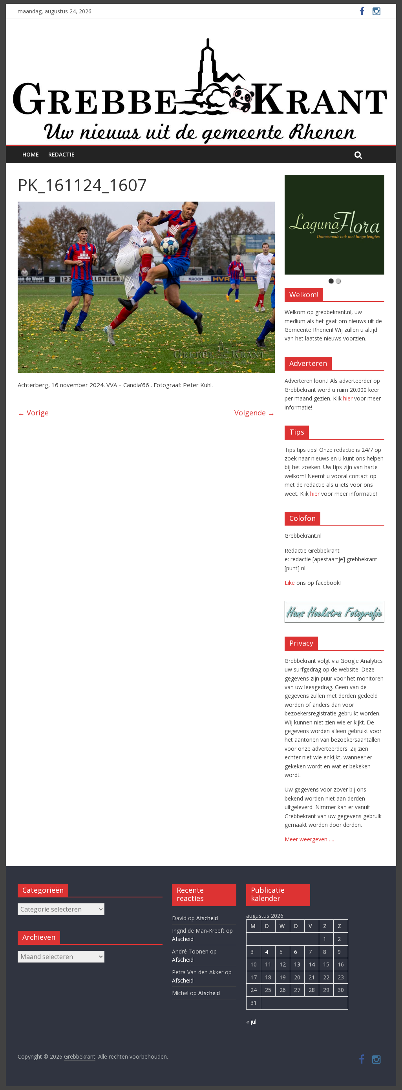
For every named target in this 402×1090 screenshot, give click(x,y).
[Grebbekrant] (201, 90)
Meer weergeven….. (309, 839)
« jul (251, 1021)
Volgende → (254, 412)
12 (283, 964)
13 (297, 964)
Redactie (61, 154)
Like (290, 582)
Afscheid (207, 918)
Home (30, 154)
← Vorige (33, 412)
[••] (334, 225)
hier (348, 398)
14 (312, 964)
